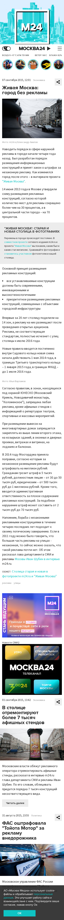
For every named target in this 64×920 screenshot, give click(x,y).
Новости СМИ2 (10, 642)
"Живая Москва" (13, 181)
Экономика (39, 80)
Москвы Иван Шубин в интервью (37, 559)
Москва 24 (32, 49)
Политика (36, 815)
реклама (6, 583)
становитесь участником (18, 254)
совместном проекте (16, 242)
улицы (17, 583)
